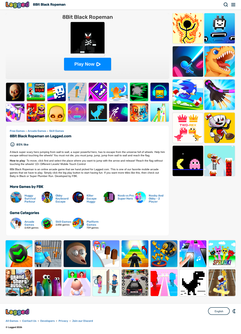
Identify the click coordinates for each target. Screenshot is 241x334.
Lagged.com (18, 312)
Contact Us (29, 321)
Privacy (63, 321)
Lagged (18, 5)
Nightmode (234, 311)
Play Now (84, 64)
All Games (12, 321)
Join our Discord (82, 321)
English (219, 311)
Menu (233, 4)
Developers (47, 321)
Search (226, 4)
